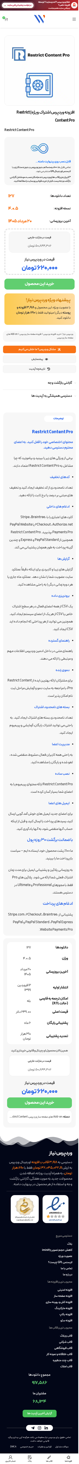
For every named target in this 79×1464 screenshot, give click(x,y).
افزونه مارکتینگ (63, 1308)
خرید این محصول (39, 284)
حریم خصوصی (27, 1446)
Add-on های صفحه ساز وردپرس (45, 1117)
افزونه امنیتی (65, 1290)
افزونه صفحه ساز (63, 1296)
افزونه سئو (66, 1321)
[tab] (58, 419)
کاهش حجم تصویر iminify (57, 1250)
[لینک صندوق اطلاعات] (39, 309)
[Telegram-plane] (33, 1428)
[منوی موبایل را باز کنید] (74, 19)
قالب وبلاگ (66, 1336)
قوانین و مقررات (44, 1446)
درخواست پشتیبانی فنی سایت (19, 5)
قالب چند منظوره (62, 1360)
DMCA (13, 1446)
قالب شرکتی (65, 1342)
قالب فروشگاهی (63, 1348)
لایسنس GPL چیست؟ (60, 1262)
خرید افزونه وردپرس (52, 334)
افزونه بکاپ (65, 1315)
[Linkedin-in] (46, 1428)
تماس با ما (66, 1269)
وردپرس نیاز (68, 334)
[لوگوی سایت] (39, 18)
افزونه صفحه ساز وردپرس (30, 334)
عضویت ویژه (65, 1256)
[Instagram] (39, 1428)
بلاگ (69, 1244)
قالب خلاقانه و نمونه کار (59, 1354)
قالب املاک (66, 1367)
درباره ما (67, 1275)
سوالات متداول (62, 1446)
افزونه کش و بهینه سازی (59, 1302)
